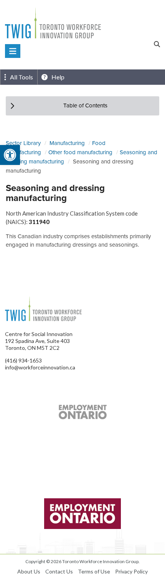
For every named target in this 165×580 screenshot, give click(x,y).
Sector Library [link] (23, 143)
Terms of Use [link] (94, 571)
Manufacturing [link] (67, 143)
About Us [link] (28, 571)
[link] (10, 155)
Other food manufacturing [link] (80, 152)
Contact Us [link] (59, 571)
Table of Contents (85, 105)
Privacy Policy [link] (131, 571)
